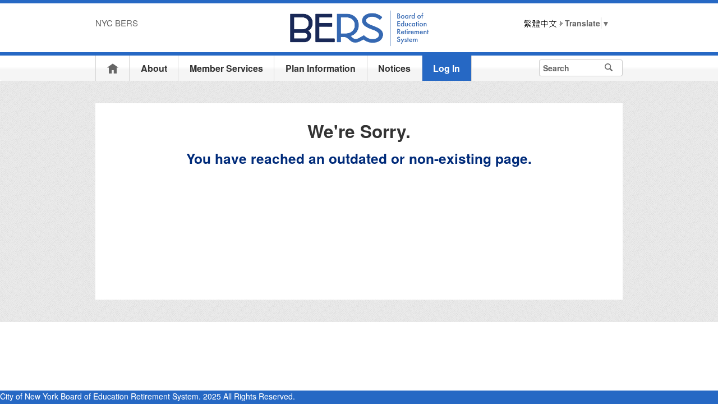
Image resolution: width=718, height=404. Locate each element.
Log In (446, 68)
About (154, 68)
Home (112, 68)
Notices (394, 68)
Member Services (226, 68)
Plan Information (321, 68)
